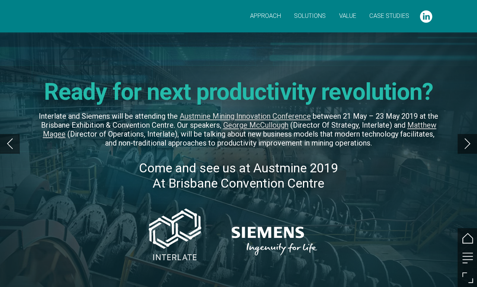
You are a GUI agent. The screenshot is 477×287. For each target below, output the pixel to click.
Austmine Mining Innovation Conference (245, 116)
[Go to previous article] (10, 144)
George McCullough (255, 125)
